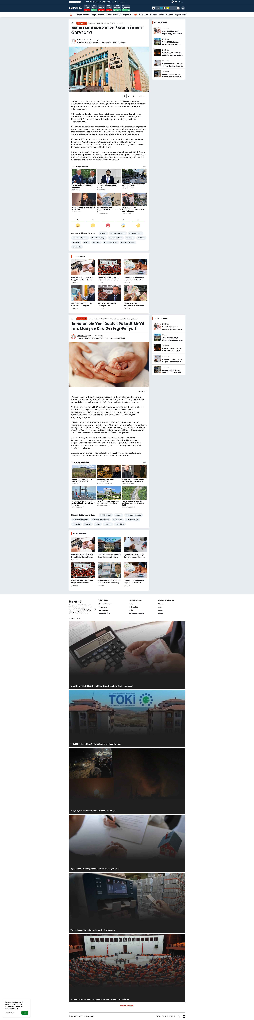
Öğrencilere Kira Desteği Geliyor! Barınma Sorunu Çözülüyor (94, 869)
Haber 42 (75, 8)
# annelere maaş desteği (100, 520)
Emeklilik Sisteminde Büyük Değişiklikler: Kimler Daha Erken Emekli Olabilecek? (101, 686)
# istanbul (76, 242)
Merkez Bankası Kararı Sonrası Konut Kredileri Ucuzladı (92, 930)
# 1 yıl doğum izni (105, 515)
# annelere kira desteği (80, 520)
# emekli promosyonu (118, 233)
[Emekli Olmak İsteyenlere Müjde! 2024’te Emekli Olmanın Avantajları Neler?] (135, 271)
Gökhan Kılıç (82, 40)
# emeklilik (76, 524)
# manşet (96, 242)
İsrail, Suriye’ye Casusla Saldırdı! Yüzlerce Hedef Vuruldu (93, 811)
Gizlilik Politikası (9, 1013)
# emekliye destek (135, 233)
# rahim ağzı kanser (110, 242)
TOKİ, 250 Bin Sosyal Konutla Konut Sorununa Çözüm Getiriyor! (95, 744)
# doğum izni (117, 520)
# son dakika (77, 247)
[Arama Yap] (183, 8)
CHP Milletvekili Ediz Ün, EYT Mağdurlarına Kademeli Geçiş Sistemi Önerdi (99, 999)
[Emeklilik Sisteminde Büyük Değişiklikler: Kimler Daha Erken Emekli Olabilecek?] (83, 271)
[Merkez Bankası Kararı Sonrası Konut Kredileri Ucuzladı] (168, 74)
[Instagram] (184, 1016)
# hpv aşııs (129, 238)
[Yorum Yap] (125, 96)
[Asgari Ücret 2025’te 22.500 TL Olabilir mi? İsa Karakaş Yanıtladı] (109, 574)
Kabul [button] (24, 1013)
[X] (179, 1016)
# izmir (86, 242)
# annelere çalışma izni (133, 515)
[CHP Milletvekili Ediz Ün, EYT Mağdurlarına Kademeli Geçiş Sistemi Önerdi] (109, 271)
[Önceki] (82, 2)
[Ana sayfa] (71, 14)
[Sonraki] (84, 2)
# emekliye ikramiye (98, 238)
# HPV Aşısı (141, 238)
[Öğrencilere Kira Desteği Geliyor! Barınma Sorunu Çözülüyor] (168, 63)
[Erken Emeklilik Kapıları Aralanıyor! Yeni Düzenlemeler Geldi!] (109, 297)
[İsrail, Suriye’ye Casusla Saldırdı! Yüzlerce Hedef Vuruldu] (168, 52)
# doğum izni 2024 (132, 520)
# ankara (103, 233)
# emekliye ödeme (115, 238)
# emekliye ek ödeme (80, 238)
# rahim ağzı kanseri (127, 242)
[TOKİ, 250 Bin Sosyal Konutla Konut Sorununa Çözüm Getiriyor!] (168, 41)
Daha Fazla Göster (127, 1005)
